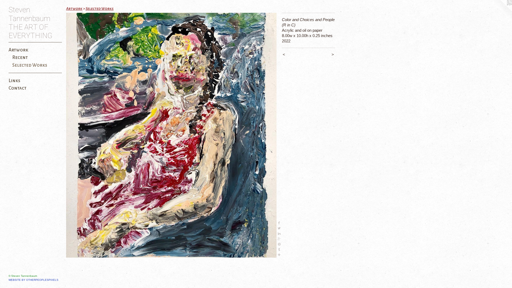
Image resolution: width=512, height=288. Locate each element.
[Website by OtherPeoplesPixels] (501, 10)
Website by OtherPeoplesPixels (33, 279)
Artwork (18, 50)
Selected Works (29, 65)
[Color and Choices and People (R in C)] (171, 135)
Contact (17, 88)
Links (14, 80)
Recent (20, 57)
